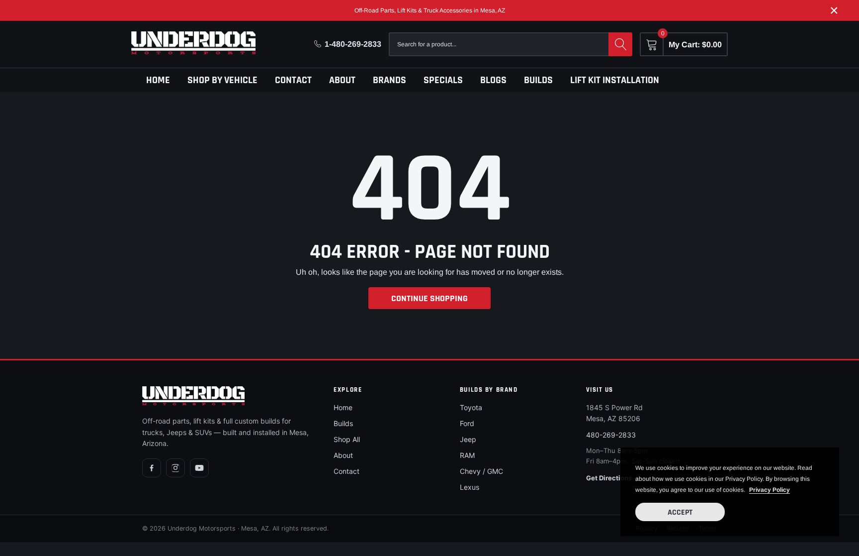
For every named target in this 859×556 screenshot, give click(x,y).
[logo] (193, 42)
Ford (467, 423)
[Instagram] (175, 467)
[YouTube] (199, 467)
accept (680, 512)
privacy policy (769, 489)
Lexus (469, 487)
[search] (620, 44)
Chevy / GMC (481, 471)
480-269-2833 (611, 435)
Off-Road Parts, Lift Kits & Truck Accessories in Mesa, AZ (429, 10)
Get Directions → (612, 478)
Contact (293, 80)
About (342, 80)
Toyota (471, 407)
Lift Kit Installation (614, 80)
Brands (389, 80)
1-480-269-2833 (353, 44)
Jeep (468, 439)
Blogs (493, 80)
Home (158, 80)
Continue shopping (429, 298)
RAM (467, 455)
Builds (538, 80)
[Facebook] (151, 467)
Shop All (347, 439)
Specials (443, 80)
